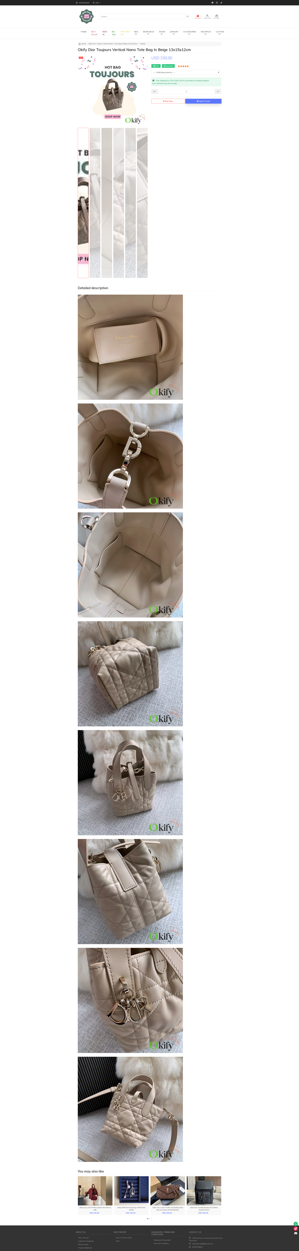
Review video (83, 1244)
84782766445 (197, 1247)
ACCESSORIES (189, 31)
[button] (147, 1218)
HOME (83, 31)
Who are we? (83, 1238)
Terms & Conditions (161, 1243)
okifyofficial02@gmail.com (202, 1244)
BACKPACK (206, 31)
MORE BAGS (148, 31)
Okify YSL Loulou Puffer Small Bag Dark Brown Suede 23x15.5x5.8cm (168, 1208)
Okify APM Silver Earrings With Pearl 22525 (131, 1208)
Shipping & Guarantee (162, 1240)
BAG (136, 31)
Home (84, 44)
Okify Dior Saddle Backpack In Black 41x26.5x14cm (204, 1208)
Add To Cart (204, 101)
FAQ (117, 1241)
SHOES (162, 31)
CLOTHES (220, 31)
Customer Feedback (86, 1241)
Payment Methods (85, 1248)
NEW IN (105, 33)
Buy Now (169, 101)
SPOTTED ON (125, 33)
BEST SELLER (94, 33)
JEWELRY (174, 31)
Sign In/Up (207, 18)
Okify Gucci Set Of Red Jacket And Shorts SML (95, 1208)
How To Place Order (124, 1238)
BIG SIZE (114, 33)
